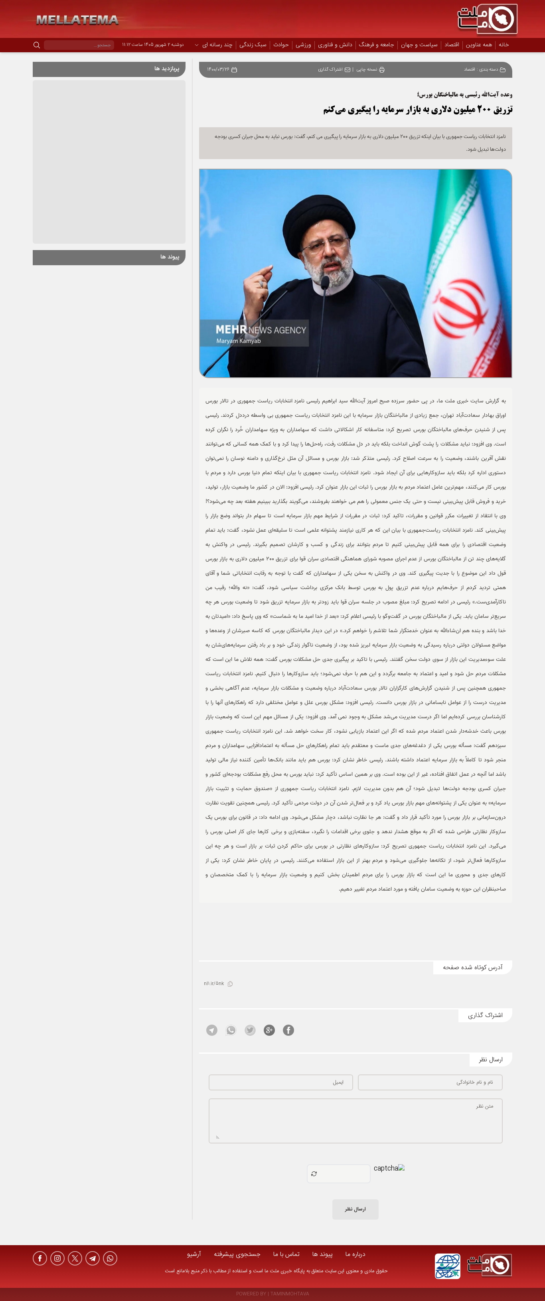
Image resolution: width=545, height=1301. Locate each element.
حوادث (281, 45)
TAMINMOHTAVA (290, 1294)
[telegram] (92, 1258)
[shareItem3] (250, 1030)
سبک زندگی (253, 45)
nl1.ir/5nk (214, 984)
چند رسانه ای (217, 45)
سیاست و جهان (419, 45)
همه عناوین (479, 45)
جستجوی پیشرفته (237, 1254)
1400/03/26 (218, 70)
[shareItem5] (211, 1030)
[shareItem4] (231, 1030)
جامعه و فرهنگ (376, 45)
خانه (504, 45)
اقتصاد (451, 45)
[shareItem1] (288, 1030)
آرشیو (194, 1254)
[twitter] (75, 1258)
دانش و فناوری (335, 45)
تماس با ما (286, 1254)
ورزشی (303, 45)
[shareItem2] (269, 1030)
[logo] (489, 1266)
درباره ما (355, 1254)
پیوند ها (322, 1254)
